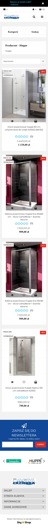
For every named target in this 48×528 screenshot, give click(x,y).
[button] (42, 9)
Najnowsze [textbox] (8, 61)
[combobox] (24, 61)
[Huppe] (35, 461)
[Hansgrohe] (13, 461)
